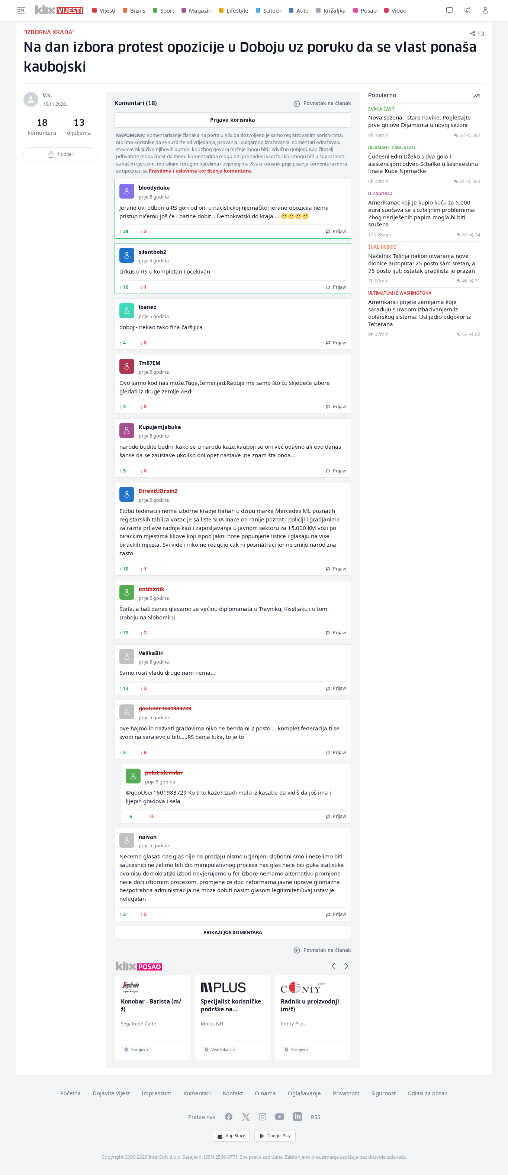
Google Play (279, 1135)
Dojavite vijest (111, 1093)
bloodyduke (154, 187)
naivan (148, 836)
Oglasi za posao (428, 1093)
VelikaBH (151, 653)
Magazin (200, 10)
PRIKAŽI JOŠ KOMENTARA (232, 932)
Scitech (272, 10)
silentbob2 (152, 251)
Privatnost (346, 1093)
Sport (167, 10)
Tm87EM (150, 362)
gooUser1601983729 (165, 708)
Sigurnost (383, 1093)
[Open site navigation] (21, 10)
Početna (70, 1093)
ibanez (147, 307)
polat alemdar (164, 772)
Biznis (137, 10)
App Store (235, 1135)
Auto (302, 10)
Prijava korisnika (232, 119)
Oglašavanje (304, 1093)
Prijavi (339, 231)
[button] (333, 966)
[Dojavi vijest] (467, 10)
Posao (369, 10)
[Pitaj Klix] (449, 10)
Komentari (197, 1093)
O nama (265, 1093)
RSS (315, 1116)
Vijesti (107, 10)
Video (399, 10)
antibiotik (151, 588)
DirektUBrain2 (158, 490)
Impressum (156, 1093)
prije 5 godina (154, 196)
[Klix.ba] (59, 9)
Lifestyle (237, 10)
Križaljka (335, 10)
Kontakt (233, 1093)
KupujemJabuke (160, 427)
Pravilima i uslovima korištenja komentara (200, 170)
